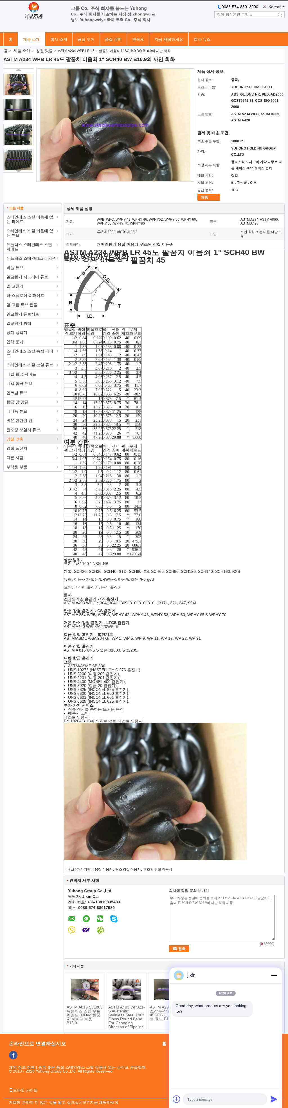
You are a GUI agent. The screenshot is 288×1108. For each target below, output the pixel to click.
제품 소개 (31, 39)
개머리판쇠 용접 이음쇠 (94, 869)
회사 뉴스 (202, 39)
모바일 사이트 (25, 1090)
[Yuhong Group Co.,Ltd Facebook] (13, 1055)
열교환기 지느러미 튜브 (27, 277)
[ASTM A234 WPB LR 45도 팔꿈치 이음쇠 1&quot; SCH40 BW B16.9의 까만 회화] (18, 85)
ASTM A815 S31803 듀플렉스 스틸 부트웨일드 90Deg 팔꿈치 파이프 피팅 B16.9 (85, 1015)
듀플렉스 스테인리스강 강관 (31, 258)
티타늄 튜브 (16, 411)
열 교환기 (14, 286)
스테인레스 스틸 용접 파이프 (29, 353)
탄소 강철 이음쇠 (128, 869)
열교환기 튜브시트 (22, 314)
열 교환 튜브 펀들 (21, 304)
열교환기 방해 (18, 323)
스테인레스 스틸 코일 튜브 (29, 365)
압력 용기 (14, 342)
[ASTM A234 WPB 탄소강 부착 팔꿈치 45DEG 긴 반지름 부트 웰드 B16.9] (168, 990)
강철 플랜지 (16, 448)
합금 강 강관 (17, 402)
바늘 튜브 (14, 267)
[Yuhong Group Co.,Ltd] (34, 10)
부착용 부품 (16, 467)
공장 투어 (86, 39)
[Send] (273, 1099)
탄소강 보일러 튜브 (23, 430)
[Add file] (177, 1099)
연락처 (138, 39)
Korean (275, 6)
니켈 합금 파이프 (21, 374)
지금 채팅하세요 (168, 39)
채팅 (204, 197)
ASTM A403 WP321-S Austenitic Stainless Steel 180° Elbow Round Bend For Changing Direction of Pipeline (126, 1017)
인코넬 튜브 (16, 392)
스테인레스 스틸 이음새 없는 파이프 (29, 219)
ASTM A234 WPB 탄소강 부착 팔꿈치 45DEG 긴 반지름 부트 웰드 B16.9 (168, 1013)
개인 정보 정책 (22, 1067)
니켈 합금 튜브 (19, 383)
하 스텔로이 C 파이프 (25, 295)
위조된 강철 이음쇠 (157, 869)
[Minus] (274, 975)
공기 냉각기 (16, 332)
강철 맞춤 (44, 51)
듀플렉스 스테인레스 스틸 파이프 (29, 246)
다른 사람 (14, 457)
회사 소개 (58, 39)
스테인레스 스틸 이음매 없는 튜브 (29, 233)
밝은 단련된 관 (19, 420)
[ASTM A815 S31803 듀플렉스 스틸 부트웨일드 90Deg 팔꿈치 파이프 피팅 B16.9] (85, 990)
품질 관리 (113, 39)
